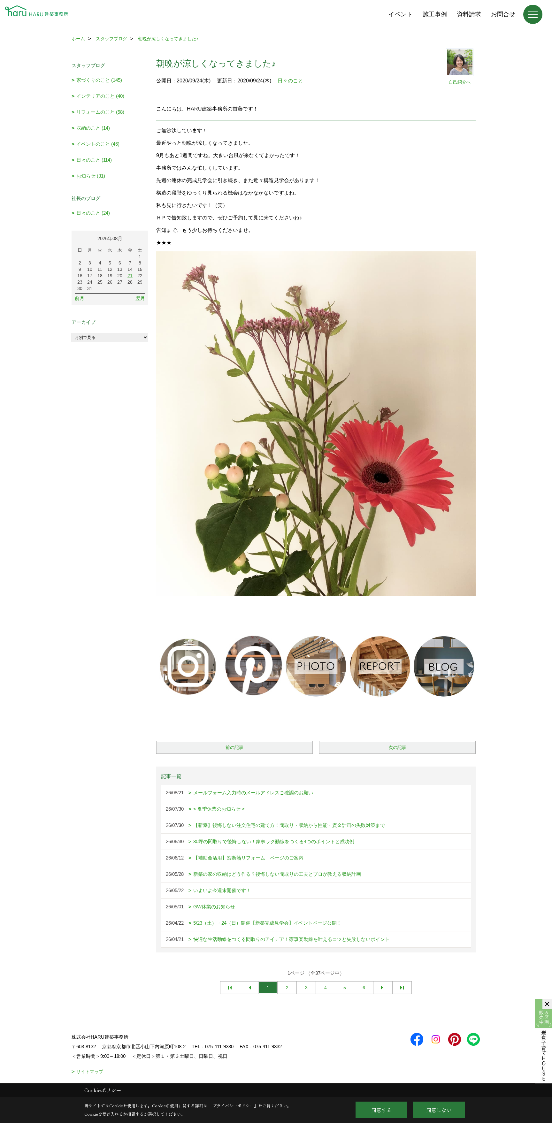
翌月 (140, 298)
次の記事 (397, 747)
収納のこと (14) (93, 128)
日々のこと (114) (94, 160)
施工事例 (435, 14)
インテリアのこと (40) (100, 96)
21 (130, 275)
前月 (79, 298)
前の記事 (234, 747)
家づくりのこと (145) (99, 80)
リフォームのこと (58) (100, 112)
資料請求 (469, 14)
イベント (400, 14)
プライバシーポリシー (233, 1106)
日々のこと (290, 80)
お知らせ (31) (90, 176)
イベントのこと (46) (97, 144)
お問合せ (503, 14)
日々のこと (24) (93, 213)
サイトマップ (89, 1071)
